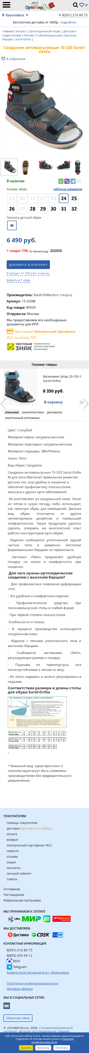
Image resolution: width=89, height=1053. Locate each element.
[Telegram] (73, 181)
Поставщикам (13, 895)
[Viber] (67, 181)
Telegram (19, 967)
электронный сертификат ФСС (29, 845)
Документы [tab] (54, 412)
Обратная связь (18, 1018)
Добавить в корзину (28, 265)
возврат (13, 840)
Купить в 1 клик (18, 280)
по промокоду (27, 251)
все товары (62, 295)
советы (12, 879)
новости (13, 851)
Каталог (21, 31)
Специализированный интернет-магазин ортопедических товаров (38, 1029)
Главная (8, 31)
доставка (30, 828)
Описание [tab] (12, 412)
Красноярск (15, 15)
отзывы (12, 856)
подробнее (68, 22)
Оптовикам (11, 889)
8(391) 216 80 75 (75, 15)
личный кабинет (19, 873)
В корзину (53, 402)
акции (11, 862)
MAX (16, 961)
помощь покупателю (22, 823)
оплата (12, 834)
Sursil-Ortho (24, 39)
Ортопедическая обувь (45, 31)
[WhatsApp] (61, 181)
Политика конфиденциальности (53, 1040)
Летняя (29, 35)
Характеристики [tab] (33, 412)
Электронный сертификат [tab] (22, 418)
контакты (14, 868)
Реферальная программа (22, 900)
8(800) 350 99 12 (19, 955)
